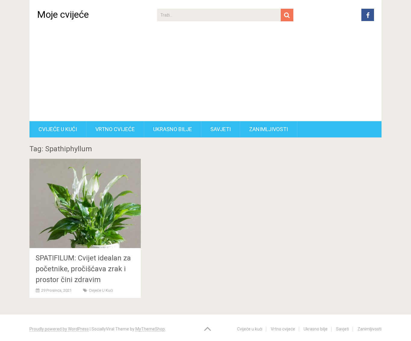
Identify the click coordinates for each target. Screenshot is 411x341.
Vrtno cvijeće (115, 129)
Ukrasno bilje (172, 129)
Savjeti (220, 129)
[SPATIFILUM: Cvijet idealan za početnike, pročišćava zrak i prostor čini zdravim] (85, 203)
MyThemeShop (150, 329)
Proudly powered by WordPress (59, 329)
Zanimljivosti (268, 129)
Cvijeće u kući (58, 129)
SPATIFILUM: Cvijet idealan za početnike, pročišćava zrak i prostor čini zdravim (83, 269)
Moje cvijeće (63, 14)
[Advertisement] (205, 76)
